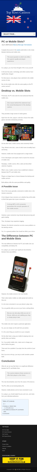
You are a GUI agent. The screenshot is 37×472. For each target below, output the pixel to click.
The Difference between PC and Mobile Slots (13, 410)
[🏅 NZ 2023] (18, 14)
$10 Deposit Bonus (6, 436)
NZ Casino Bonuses (7, 432)
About (3, 450)
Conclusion (6, 413)
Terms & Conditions (6, 446)
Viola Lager (21, 44)
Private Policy (5, 444)
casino (18, 50)
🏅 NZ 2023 (18, 469)
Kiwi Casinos (5, 434)
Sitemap (4, 448)
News (14, 44)
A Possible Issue (9, 407)
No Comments (28, 44)
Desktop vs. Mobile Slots (9, 406)
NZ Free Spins (5, 429)
